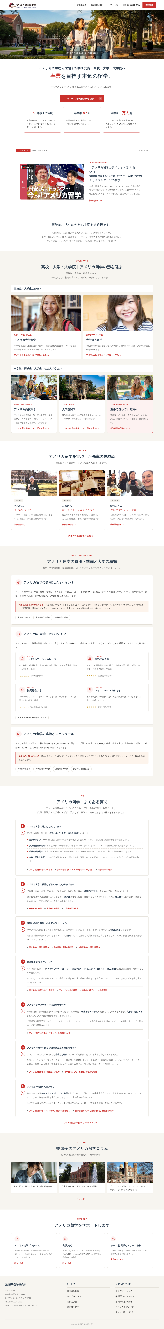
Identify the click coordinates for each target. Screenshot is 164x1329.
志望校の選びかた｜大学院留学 (94, 990)
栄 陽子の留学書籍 (123, 1302)
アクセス (114, 5)
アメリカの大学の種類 (68, 990)
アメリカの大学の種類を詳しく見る (32, 717)
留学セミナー (73, 1307)
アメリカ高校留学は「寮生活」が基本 (44, 1072)
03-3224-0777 (133, 5)
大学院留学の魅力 (105, 870)
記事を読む (94, 200)
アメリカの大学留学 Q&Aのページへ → (82, 1123)
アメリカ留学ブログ (124, 1307)
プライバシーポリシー (125, 1312)
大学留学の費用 (24, 617)
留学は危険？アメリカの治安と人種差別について (95, 1111)
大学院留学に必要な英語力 (89, 947)
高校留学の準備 (61, 769)
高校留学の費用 (61, 617)
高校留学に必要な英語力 (39, 947)
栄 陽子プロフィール (124, 1296)
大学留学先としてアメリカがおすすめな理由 (75, 870)
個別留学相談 (97, 5)
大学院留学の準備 (43, 769)
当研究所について (123, 1291)
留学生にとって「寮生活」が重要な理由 (80, 1072)
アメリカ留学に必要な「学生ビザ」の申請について (49, 1033)
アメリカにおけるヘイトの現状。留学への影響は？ (49, 1111)
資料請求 (149, 5)
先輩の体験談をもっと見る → (82, 536)
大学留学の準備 (24, 769)
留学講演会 (81, 5)
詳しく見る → (20, 1263)
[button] (52, 182)
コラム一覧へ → (82, 1199)
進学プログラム (74, 1296)
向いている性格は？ (81, 769)
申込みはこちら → (118, 1259)
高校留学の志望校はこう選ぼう (41, 990)
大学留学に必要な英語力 (63, 947)
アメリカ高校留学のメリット (40, 870)
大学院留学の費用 (43, 617)
